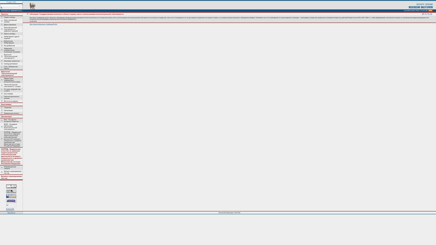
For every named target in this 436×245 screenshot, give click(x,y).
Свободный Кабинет (11, 64)
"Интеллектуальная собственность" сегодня (12, 85)
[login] (20, 10)
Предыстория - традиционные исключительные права (12, 80)
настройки (407, 10)
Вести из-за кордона (11, 101)
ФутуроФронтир (9, 46)
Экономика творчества (12, 61)
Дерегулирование (10, 25)
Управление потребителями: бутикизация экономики (12, 50)
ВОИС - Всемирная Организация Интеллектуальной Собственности (10, 126)
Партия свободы (9, 34)
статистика (423, 10)
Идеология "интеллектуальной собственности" (10, 56)
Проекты (4, 14)
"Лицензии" (8, 107)
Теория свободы (9, 17)
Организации (8, 110)
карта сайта (415, 10)
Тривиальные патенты (11, 113)
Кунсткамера (8, 94)
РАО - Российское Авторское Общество (11, 120)
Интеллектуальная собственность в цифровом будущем (11, 29)
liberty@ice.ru (11, 212)
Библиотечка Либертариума (9, 42)
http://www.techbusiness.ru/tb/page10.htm (43, 24)
